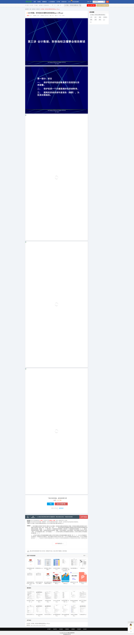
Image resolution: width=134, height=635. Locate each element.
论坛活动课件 (75, 1)
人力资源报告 (51, 1)
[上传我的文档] (107, 2)
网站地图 (61, 629)
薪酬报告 (44, 1)
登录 (90, 1)
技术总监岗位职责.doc (39, 601)
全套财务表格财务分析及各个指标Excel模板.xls (30, 583)
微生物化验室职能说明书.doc (74, 601)
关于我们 (49, 629)
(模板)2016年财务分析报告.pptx (65, 583)
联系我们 (85, 629)
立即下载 (92, 5)
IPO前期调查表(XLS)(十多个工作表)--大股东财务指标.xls (65, 569)
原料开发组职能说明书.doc (65, 615)
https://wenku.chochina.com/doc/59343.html (38, 625)
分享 (32, 5)
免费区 (39, 1)
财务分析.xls (83, 568)
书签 (28, 5)
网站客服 (79, 629)
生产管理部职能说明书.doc (56, 615)
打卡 (69, 1)
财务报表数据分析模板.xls (30, 569)
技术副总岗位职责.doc (48, 601)
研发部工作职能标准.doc (74, 615)
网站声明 (55, 629)
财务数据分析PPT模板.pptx (82, 583)
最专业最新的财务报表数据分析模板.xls (48, 583)
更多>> (84, 555)
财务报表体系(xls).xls (39, 568)
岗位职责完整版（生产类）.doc (65, 601)
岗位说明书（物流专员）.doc (30, 601)
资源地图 (67, 629)
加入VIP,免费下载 (103, 5)
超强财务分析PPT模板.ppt (74, 583)
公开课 (58, 1)
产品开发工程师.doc (48, 614)
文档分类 (63, 1)
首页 (35, 1)
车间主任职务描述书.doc (39, 615)
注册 (88, 1)
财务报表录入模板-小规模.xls (48, 569)
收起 (131, 622)
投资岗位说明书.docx (30, 614)
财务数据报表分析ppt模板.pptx (57, 583)
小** (31, 15)
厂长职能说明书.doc (82, 614)
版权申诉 (47, 5)
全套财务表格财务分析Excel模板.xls (39, 583)
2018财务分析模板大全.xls (56, 569)
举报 (42, 5)
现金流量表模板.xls (74, 568)
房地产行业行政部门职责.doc (83, 601)
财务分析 (33, 9)
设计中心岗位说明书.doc (56, 601)
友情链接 (73, 629)
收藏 (36, 5)
